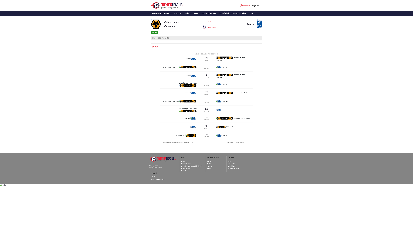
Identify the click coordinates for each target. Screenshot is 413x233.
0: (207, 57)
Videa (196, 13)
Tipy (251, 13)
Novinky (167, 13)
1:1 (206, 66)
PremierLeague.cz (163, 166)
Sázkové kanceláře (239, 13)
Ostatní (213, 13)
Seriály (204, 13)
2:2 (206, 134)
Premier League (211, 27)
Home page (156, 13)
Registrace (256, 6)
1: (206, 74)
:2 (206, 117)
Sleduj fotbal (224, 13)
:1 (206, 83)
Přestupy (177, 13)
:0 (207, 91)
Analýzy (187, 13)
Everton (251, 24)
